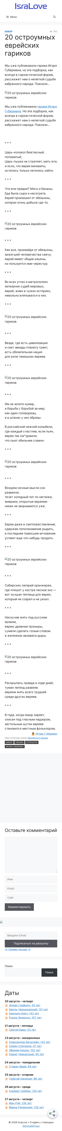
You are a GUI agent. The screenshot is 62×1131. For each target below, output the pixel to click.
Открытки (31, 742)
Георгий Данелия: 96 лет (25, 1078)
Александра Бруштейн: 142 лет (29, 1042)
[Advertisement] (31, 788)
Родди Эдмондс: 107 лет (25, 1017)
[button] (54, 17)
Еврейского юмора (38, 738)
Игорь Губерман (46, 733)
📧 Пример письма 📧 (18, 949)
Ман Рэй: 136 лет (20, 1103)
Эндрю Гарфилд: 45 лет (24, 1005)
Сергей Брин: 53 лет (22, 1029)
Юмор (8, 31)
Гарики (19, 742)
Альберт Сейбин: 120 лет (25, 1091)
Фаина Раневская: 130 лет (26, 1107)
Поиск (9, 966)
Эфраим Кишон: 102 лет (25, 1050)
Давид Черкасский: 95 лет (26, 1054)
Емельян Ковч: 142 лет (24, 1013)
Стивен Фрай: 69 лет (23, 1066)
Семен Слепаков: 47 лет (25, 1046)
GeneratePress (31, 1125)
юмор (9, 742)
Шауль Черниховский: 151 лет (28, 1009)
